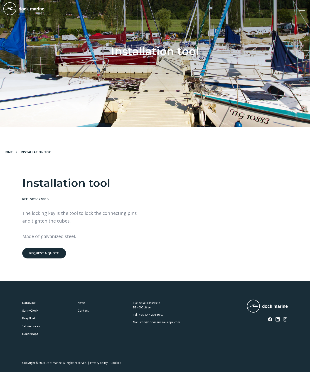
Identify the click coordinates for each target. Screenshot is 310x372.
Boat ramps (30, 334)
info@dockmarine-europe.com (160, 322)
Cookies (116, 363)
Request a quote (44, 253)
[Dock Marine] (23, 8)
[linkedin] (277, 319)
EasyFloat (28, 318)
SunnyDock (30, 310)
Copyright (28, 363)
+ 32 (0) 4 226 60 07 (151, 315)
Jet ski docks (31, 326)
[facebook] (270, 319)
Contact (83, 310)
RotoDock (29, 303)
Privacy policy (99, 363)
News (81, 303)
